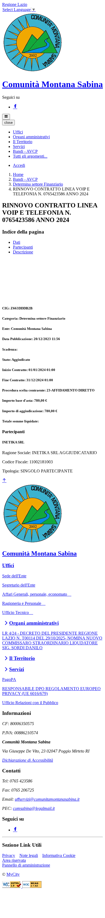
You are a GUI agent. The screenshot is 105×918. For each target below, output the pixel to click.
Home (18, 174)
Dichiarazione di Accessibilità (27, 760)
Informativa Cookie (58, 855)
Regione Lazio (14, 4)
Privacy (8, 855)
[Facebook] (15, 107)
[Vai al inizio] (4, 480)
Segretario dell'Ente (18, 585)
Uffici (8, 565)
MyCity (13, 874)
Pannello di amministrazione (26, 865)
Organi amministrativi (34, 623)
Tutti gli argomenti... (30, 156)
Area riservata (14, 860)
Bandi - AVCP (25, 179)
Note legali (28, 855)
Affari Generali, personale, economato (36, 594)
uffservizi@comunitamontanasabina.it (47, 799)
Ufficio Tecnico (17, 612)
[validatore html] (12, 886)
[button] (18, 132)
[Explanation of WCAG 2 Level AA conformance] (31, 886)
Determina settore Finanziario (38, 184)
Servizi (16, 669)
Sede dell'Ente (14, 576)
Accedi (19, 165)
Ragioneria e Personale (24, 603)
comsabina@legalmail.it (34, 808)
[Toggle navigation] (6, 117)
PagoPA (9, 679)
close (8, 123)
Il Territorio (22, 658)
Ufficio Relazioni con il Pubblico (30, 702)
